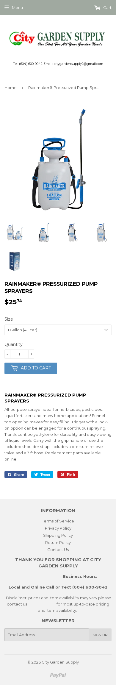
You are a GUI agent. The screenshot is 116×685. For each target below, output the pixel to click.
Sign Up (100, 635)
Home (10, 87)
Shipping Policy (58, 535)
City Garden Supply (60, 662)
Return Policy (58, 542)
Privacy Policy (58, 528)
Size (8, 319)
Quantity (13, 344)
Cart (107, 7)
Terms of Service (58, 521)
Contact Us (58, 549)
